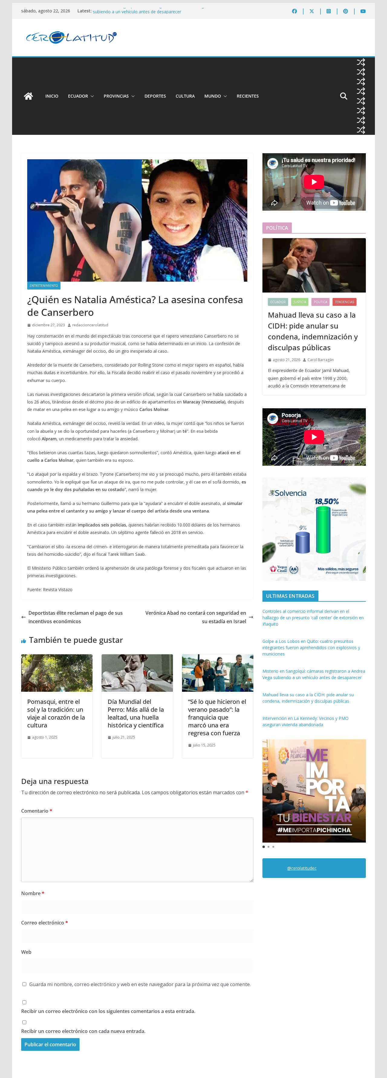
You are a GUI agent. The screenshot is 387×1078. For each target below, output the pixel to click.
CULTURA (185, 96)
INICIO (51, 96)
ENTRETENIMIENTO (44, 285)
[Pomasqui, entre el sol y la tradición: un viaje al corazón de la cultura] (57, 658)
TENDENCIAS (344, 302)
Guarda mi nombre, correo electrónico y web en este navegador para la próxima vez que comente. (140, 984)
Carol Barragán (320, 359)
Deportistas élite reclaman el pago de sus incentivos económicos (75, 617)
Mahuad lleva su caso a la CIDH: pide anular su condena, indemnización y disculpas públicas (313, 331)
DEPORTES (155, 96)
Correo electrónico (44, 922)
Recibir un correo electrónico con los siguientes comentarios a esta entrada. (108, 1011)
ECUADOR (78, 96)
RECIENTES (248, 96)
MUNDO (212, 96)
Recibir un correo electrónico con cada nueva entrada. (83, 1031)
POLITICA (320, 302)
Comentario (36, 811)
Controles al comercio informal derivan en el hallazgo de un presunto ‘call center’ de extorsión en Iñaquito (313, 617)
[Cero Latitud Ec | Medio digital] (28, 96)
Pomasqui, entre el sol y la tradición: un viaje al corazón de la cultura (56, 713)
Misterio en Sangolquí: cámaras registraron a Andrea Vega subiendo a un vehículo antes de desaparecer (150, 14)
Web (26, 952)
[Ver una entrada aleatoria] (361, 62)
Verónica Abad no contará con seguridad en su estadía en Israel (195, 617)
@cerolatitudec (302, 868)
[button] (91, 96)
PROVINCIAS (116, 96)
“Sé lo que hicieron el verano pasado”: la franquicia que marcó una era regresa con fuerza (217, 717)
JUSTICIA (300, 302)
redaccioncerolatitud (90, 325)
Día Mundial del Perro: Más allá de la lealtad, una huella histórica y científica (136, 713)
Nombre (32, 893)
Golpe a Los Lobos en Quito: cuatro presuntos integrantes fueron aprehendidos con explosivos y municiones (311, 647)
